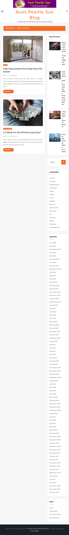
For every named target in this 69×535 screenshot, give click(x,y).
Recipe (51, 221)
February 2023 (54, 285)
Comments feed (54, 514)
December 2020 (55, 367)
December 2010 (54, 486)
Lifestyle (52, 201)
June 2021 (52, 348)
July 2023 (52, 272)
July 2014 (52, 479)
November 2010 (54, 489)
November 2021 (54, 331)
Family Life (53, 188)
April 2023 (52, 279)
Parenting (52, 211)
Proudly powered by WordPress (38, 528)
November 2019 (54, 407)
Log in (51, 508)
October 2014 (54, 469)
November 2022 (54, 295)
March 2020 (53, 397)
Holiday (51, 194)
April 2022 (52, 318)
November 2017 (54, 453)
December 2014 (54, 463)
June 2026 (52, 243)
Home (5, 65)
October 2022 (54, 298)
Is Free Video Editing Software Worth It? (64, 119)
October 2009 (54, 492)
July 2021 (52, 344)
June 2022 (52, 312)
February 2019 (54, 433)
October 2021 (53, 335)
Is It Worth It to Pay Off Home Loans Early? (22, 133)
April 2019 (52, 427)
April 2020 (52, 394)
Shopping (52, 224)
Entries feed (53, 511)
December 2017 (54, 450)
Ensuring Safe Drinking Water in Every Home (64, 143)
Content (52, 178)
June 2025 (52, 256)
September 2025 (55, 249)
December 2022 (55, 292)
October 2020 (54, 374)
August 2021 (53, 341)
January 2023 (53, 289)
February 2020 (54, 400)
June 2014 (52, 482)
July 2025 (52, 253)
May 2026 (52, 246)
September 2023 (55, 269)
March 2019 (53, 430)
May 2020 (52, 390)
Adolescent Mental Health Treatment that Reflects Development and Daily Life (64, 88)
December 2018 (54, 436)
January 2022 (53, 328)
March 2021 (53, 358)
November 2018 (54, 440)
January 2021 (53, 364)
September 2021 (55, 338)
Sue (5, 75)
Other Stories (7, 128)
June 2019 (52, 420)
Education (52, 181)
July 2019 (52, 417)
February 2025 (54, 259)
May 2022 (52, 315)
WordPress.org (54, 518)
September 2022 (55, 302)
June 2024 (52, 262)
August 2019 (53, 413)
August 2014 (53, 476)
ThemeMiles (34, 531)
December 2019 (54, 404)
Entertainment (54, 185)
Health (51, 191)
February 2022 (54, 325)
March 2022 (53, 321)
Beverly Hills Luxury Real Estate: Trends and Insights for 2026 (64, 53)
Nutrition (52, 204)
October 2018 (54, 443)
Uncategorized (54, 227)
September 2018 (55, 446)
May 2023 (52, 275)
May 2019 (52, 423)
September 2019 (55, 410)
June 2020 (52, 387)
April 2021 (52, 354)
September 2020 (55, 377)
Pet (50, 214)
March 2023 (53, 282)
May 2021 (52, 351)
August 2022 (53, 305)
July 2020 (52, 384)
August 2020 (53, 381)
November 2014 (54, 466)
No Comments (13, 75)
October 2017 (53, 456)
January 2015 (53, 459)
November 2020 (55, 371)
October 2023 (54, 266)
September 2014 (55, 473)
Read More (7, 91)
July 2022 (52, 308)
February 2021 (54, 361)
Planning (52, 217)
